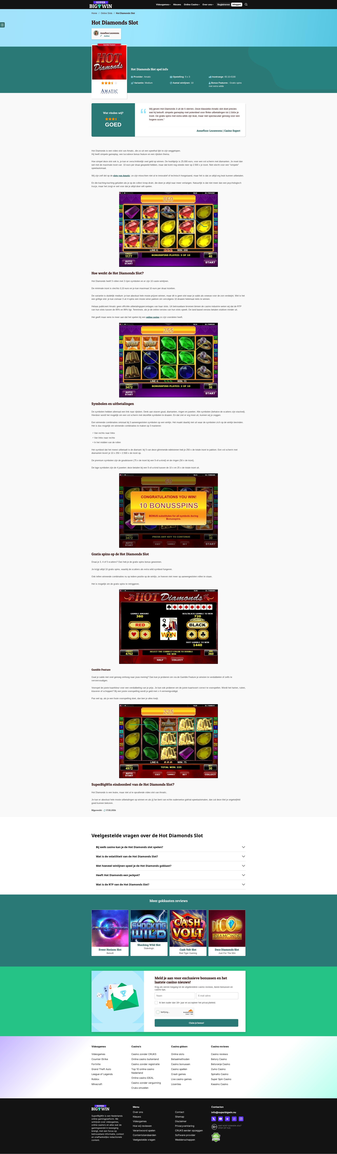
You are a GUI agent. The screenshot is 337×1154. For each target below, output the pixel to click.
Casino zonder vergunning (146, 1082)
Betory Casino (219, 1059)
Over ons (207, 4)
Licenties (176, 1084)
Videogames (162, 4)
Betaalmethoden (180, 1059)
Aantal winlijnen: (182, 83)
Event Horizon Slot (110, 949)
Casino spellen (179, 1069)
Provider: (139, 77)
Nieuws (177, 4)
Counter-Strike (99, 1059)
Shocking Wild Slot (149, 945)
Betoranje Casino (220, 1064)
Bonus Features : (220, 83)
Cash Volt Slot (188, 949)
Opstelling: (179, 77)
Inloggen (236, 4)
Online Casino (191, 4)
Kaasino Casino (219, 1084)
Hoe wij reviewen (142, 1126)
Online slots (177, 1054)
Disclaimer (181, 1121)
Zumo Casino (218, 1069)
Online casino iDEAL (142, 1077)
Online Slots (106, 13)
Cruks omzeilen (139, 1087)
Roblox (95, 1079)
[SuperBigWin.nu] (101, 4)
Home (94, 13)
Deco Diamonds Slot (227, 949)
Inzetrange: (218, 77)
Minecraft (96, 1084)
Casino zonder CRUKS (143, 1054)
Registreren (223, 4)
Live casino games (181, 1079)
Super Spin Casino (221, 1079)
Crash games (178, 1074)
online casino (152, 317)
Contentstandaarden (144, 1135)
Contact (179, 1112)
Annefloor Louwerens (109, 33)
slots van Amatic (121, 175)
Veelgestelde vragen (144, 1139)
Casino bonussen (180, 1064)
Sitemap (179, 1116)
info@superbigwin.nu (223, 1112)
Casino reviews (219, 1054)
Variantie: (139, 83)
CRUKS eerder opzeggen (189, 1130)
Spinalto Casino (219, 1074)
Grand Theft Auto (101, 1069)
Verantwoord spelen (144, 1130)
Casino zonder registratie (145, 1064)
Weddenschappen (185, 1139)
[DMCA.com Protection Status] (215, 1136)
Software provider (185, 1135)
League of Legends (102, 1074)
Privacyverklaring (184, 1126)
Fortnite (95, 1064)
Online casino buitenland (145, 1059)
